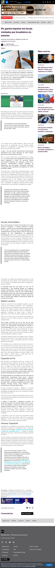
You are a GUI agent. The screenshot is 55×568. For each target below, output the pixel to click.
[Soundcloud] (50, 2)
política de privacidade (30, 566)
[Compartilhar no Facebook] (27, 508)
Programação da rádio (33, 22)
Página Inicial (8, 22)
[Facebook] (45, 2)
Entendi (49, 565)
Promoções (5, 552)
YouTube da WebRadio (25, 494)
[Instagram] (43, 2)
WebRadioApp (12, 493)
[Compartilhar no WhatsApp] (32, 508)
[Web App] (53, 2)
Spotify (14, 494)
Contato (23, 22)
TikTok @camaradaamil (25, 493)
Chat (14, 549)
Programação (5, 549)
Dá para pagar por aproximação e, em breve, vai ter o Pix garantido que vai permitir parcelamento (17, 462)
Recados (14, 520)
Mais (49, 22)
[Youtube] (48, 2)
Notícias (43, 22)
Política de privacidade (35, 549)
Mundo (3, 48)
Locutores (16, 22)
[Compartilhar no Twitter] (30, 508)
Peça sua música (33, 546)
